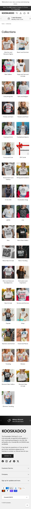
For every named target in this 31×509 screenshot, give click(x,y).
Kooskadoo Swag (23, 200)
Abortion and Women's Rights (8, 53)
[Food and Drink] (8, 128)
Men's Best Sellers (22, 240)
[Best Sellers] (8, 65)
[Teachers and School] (8, 335)
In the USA (8, 200)
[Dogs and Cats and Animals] (22, 65)
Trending (8, 364)
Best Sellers (8, 74)
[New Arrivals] (8, 294)
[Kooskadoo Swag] (22, 191)
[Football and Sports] (22, 128)
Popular (8, 323)
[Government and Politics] (8, 169)
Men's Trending (22, 261)
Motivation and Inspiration (22, 282)
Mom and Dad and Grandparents (8, 282)
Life (23, 220)
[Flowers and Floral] (22, 108)
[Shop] (22, 314)
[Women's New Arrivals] (22, 375)
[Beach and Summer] (22, 43)
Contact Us (7, 456)
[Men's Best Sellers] (22, 231)
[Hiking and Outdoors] (22, 169)
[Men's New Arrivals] (8, 252)
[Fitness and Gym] (8, 108)
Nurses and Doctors (23, 303)
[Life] (22, 211)
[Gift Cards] (22, 148)
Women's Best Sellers (8, 384)
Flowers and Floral (22, 117)
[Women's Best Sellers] (8, 375)
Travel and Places (23, 344)
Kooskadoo (8, 502)
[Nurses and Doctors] (22, 294)
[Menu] (28, 13)
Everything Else (8, 96)
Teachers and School (8, 344)
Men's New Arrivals (8, 261)
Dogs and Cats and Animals (23, 75)
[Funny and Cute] (8, 148)
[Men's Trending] (22, 252)
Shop (22, 323)
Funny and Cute (8, 157)
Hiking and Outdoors (23, 178)
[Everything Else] (8, 87)
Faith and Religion (23, 96)
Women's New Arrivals (23, 385)
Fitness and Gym (8, 117)
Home (3, 23)
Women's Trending (8, 406)
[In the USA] (8, 191)
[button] (24, 13)
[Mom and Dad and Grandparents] (8, 272)
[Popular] (8, 314)
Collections (8, 23)
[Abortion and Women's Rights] (8, 43)
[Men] (8, 231)
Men (8, 240)
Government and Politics (8, 178)
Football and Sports (23, 137)
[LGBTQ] (8, 211)
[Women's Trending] (8, 397)
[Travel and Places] (22, 335)
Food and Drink (8, 137)
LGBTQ (8, 220)
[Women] (22, 355)
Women (22, 364)
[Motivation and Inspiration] (22, 272)
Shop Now (17, 9)
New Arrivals (8, 303)
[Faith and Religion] (22, 87)
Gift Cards (23, 157)
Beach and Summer (23, 52)
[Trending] (8, 355)
